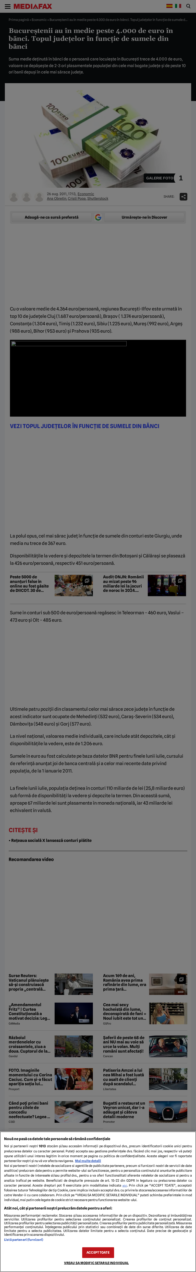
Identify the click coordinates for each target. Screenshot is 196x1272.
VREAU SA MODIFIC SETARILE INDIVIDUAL (96, 1263)
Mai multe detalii (88, 1161)
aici (124, 1185)
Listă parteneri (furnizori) (23, 1240)
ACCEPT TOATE (98, 1252)
